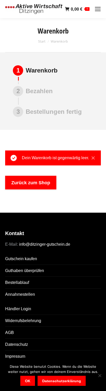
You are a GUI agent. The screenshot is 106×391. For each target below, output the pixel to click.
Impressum (15, 356)
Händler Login (18, 309)
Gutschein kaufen (21, 259)
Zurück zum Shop (30, 182)
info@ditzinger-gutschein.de (44, 244)
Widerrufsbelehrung (23, 320)
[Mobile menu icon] (98, 9)
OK (27, 381)
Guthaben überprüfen (24, 270)
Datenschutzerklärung (61, 381)
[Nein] (99, 375)
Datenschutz (16, 344)
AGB (9, 332)
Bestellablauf (17, 282)
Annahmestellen (20, 294)
